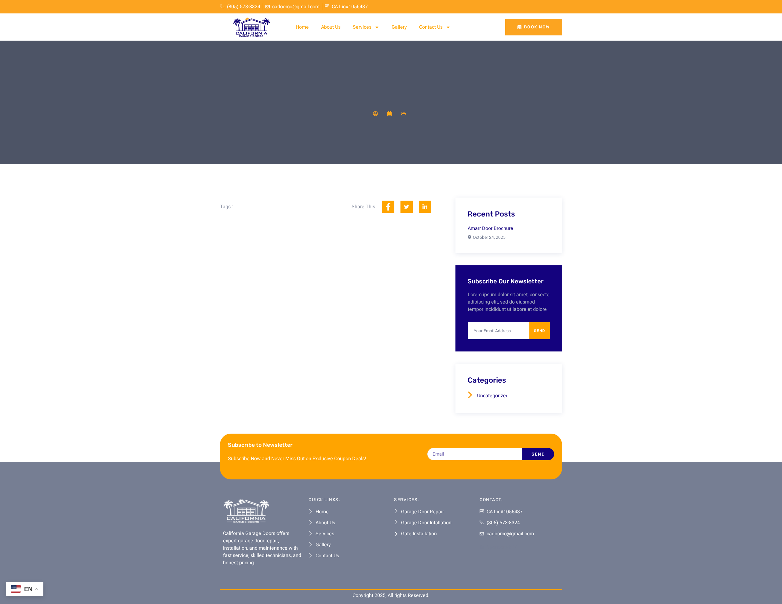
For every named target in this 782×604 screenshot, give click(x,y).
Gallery (399, 27)
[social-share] (388, 207)
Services (362, 27)
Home (302, 27)
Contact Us (431, 27)
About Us (331, 27)
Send (539, 331)
